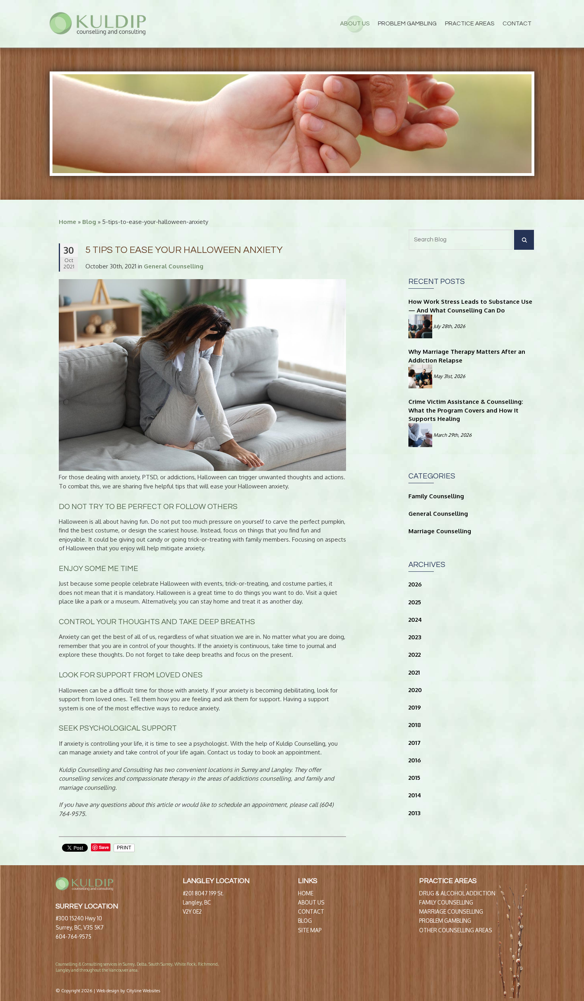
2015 (414, 777)
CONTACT (311, 911)
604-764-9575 (73, 936)
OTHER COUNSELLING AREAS (455, 930)
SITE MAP (309, 930)
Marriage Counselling (439, 531)
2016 (414, 760)
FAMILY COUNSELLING (446, 902)
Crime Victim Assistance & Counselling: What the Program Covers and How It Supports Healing (465, 410)
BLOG (305, 920)
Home (67, 222)
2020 (415, 690)
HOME (305, 893)
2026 (415, 584)
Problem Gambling (407, 24)
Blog (89, 222)
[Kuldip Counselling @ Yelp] (460, 968)
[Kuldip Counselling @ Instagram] (466, 968)
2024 (415, 619)
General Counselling (438, 513)
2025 (414, 602)
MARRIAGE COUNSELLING (451, 911)
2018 (414, 725)
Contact (517, 24)
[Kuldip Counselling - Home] (98, 24)
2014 (414, 795)
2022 (414, 654)
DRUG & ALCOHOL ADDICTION (457, 893)
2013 (414, 813)
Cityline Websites (143, 990)
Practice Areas (469, 24)
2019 (414, 707)
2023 (414, 637)
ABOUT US (311, 902)
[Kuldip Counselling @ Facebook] (454, 968)
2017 (414, 742)
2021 (414, 672)
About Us (354, 24)
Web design (108, 990)
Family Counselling (436, 496)
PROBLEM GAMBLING (445, 920)
